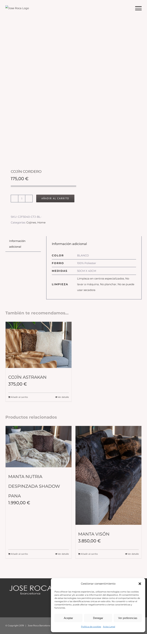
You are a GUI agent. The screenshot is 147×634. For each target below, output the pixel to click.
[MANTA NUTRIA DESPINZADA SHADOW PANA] (39, 446)
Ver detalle (63, 397)
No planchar (108, 284)
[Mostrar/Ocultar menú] (138, 8)
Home (41, 222)
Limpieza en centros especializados (100, 278)
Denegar (98, 617)
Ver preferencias (127, 617)
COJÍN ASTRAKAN (27, 377)
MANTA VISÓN (94, 534)
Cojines (31, 222)
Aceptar (68, 617)
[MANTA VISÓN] (108, 475)
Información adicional (17, 243)
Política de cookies (91, 626)
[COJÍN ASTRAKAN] (39, 345)
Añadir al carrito (55, 198)
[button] (140, 583)
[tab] (23, 244)
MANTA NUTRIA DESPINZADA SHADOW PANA (34, 486)
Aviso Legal (109, 626)
